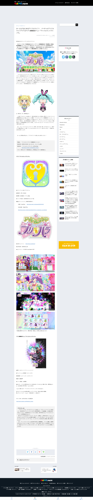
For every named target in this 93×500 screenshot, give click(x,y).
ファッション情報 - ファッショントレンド (55, 487)
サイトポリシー (45, 483)
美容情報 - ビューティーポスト (70, 487)
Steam (61, 127)
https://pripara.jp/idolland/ (30, 243)
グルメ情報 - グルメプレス (9, 487)
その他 (61, 153)
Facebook (67, 58)
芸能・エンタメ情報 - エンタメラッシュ (38, 487)
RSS (73, 58)
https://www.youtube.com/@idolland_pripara (30, 147)
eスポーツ (62, 141)
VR (60, 129)
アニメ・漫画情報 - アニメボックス (22, 487)
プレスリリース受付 (74, 2)
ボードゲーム (62, 139)
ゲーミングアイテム (64, 144)
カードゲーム (62, 136)
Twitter (63, 58)
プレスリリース (63, 151)
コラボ (53, 456)
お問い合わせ (67, 2)
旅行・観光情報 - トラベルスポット (25, 489)
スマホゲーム (49, 456)
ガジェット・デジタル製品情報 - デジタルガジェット (59, 489)
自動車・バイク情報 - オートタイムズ (41, 489)
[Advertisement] (46, 14)
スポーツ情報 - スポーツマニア (84, 487)
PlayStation (62, 124)
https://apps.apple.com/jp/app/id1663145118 (35, 204)
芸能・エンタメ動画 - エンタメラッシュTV (79, 489)
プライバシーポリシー (36, 483)
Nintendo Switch (63, 122)
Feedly (70, 58)
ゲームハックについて (59, 2)
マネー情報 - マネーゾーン (12, 489)
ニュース (61, 148)
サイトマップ (70, 483)
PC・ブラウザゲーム (64, 134)
